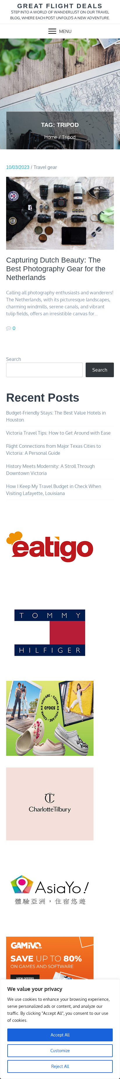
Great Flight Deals (60, 6)
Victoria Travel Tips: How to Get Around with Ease (58, 433)
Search (13, 359)
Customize (60, 1050)
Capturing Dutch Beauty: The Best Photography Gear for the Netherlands (55, 268)
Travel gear (45, 167)
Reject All (60, 1066)
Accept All (60, 1034)
